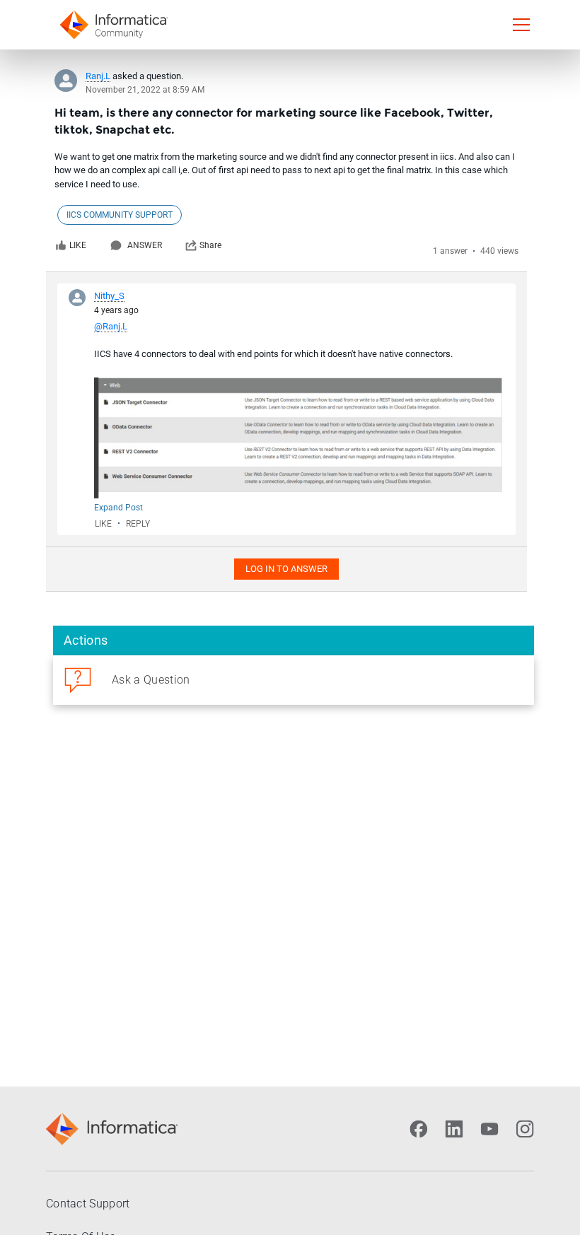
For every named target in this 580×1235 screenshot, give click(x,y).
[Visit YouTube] (489, 1129)
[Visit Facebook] (419, 1129)
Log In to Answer (286, 568)
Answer (144, 245)
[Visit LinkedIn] (454, 1129)
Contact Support (88, 1203)
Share (210, 245)
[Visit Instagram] (525, 1129)
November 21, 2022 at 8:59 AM (145, 90)
